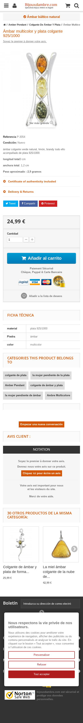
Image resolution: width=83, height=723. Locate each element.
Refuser (41, 664)
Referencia (9, 136)
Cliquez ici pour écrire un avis (41, 473)
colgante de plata (15, 375)
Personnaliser (42, 654)
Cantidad (12, 233)
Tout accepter (42, 674)
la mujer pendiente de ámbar (23, 395)
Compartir (29, 203)
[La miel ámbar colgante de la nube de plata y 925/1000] (61, 544)
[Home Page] (4, 25)
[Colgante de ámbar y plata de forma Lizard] (21, 544)
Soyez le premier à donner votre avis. (25, 41)
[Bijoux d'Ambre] (41, 4)
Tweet (12, 203)
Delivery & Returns (20, 191)
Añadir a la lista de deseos (45, 296)
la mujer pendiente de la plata (51, 375)
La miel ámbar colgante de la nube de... (59, 572)
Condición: (10, 142)
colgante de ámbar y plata (46, 385)
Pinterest (49, 203)
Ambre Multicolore (58, 395)
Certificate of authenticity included (31, 181)
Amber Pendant (14, 385)
